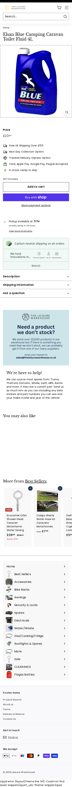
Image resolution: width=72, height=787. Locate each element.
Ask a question (14, 293)
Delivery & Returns (13, 714)
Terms (6, 709)
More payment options (36, 205)
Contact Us (9, 719)
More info (36, 265)
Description (11, 276)
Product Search (12, 699)
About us (8, 704)
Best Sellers (36, 481)
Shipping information (18, 285)
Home (6, 27)
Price (6, 130)
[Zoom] (67, 112)
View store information (21, 231)
